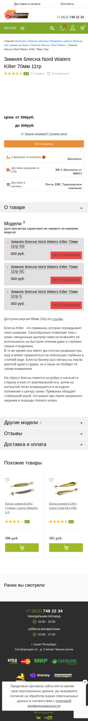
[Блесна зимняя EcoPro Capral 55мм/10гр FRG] (66, 488)
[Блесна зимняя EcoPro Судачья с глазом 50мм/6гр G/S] (22, 488)
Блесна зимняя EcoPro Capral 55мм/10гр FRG (63, 506)
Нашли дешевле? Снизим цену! (46, 133)
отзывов (37, 73)
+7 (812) (70, 17)
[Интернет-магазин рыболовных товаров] (16, 15)
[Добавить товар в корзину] (22, 547)
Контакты (67, 4)
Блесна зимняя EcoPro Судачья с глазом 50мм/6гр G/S (21, 508)
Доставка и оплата (27, 4)
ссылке (57, 319)
